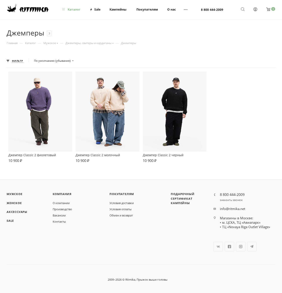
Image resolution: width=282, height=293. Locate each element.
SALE (10, 221)
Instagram (240, 246)
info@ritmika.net (232, 209)
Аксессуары (17, 212)
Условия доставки (121, 203)
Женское (14, 203)
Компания (62, 194)
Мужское (14, 194)
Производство (62, 209)
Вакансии (59, 215)
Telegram (252, 246)
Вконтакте (218, 246)
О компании (61, 203)
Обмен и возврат (121, 215)
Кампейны (180, 203)
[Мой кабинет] (255, 9)
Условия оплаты (120, 209)
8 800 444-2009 (212, 10)
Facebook (229, 246)
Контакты (59, 222)
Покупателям (121, 194)
